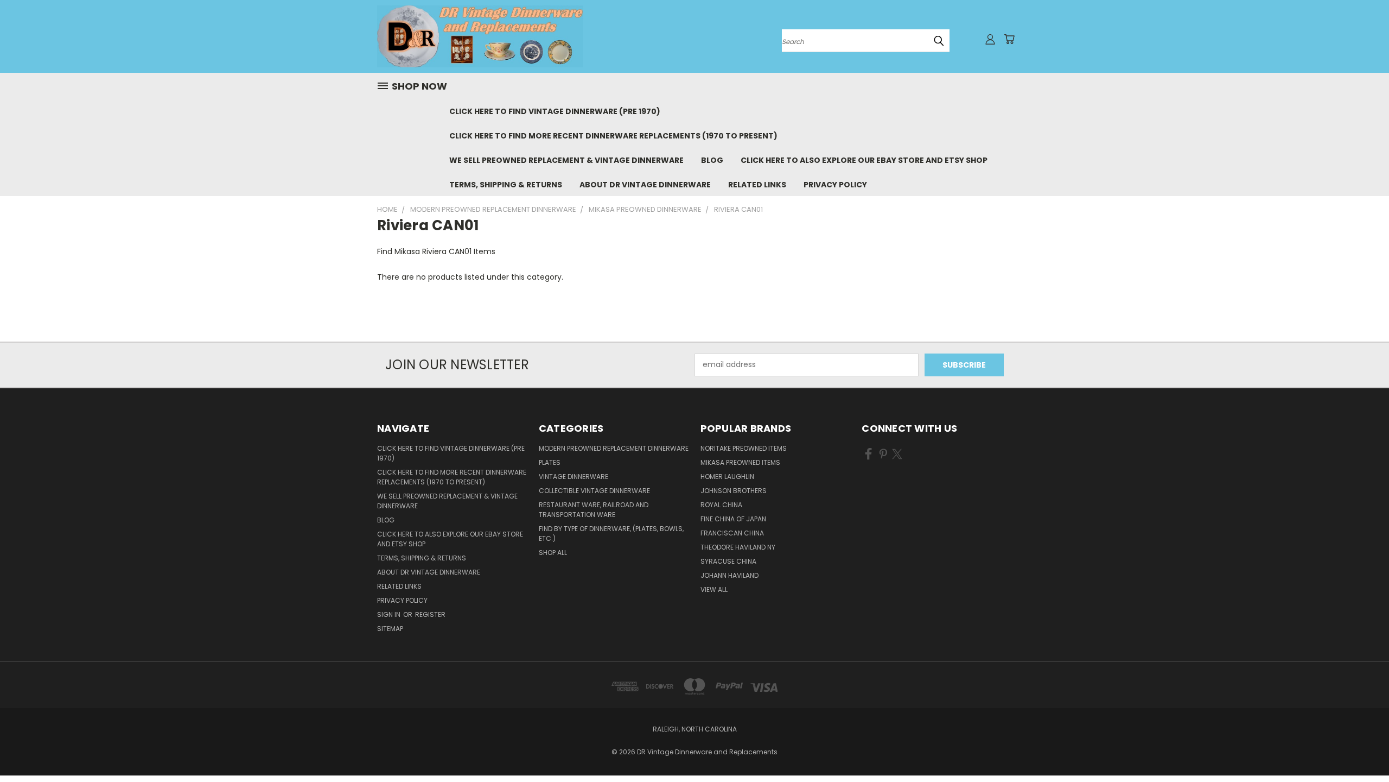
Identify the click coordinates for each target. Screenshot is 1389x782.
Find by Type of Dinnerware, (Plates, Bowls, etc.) (611, 533)
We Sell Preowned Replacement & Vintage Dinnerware (566, 160)
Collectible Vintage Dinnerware (594, 490)
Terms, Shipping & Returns (505, 184)
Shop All (553, 552)
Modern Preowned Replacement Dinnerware (614, 448)
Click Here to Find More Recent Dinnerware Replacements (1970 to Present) (613, 135)
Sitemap (390, 628)
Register (430, 614)
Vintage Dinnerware (573, 476)
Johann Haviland (729, 575)
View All (714, 589)
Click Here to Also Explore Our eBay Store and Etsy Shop (864, 160)
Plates (549, 462)
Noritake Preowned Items (743, 448)
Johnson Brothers (733, 490)
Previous (1360, 748)
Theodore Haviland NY (737, 547)
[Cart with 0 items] (1009, 39)
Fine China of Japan (733, 519)
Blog (712, 160)
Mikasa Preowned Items (740, 462)
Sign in (389, 614)
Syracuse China (728, 561)
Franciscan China (732, 533)
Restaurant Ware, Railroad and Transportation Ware (593, 509)
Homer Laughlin (727, 476)
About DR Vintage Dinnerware (645, 184)
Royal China (721, 504)
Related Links (757, 184)
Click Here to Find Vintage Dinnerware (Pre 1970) (554, 111)
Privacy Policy (835, 184)
